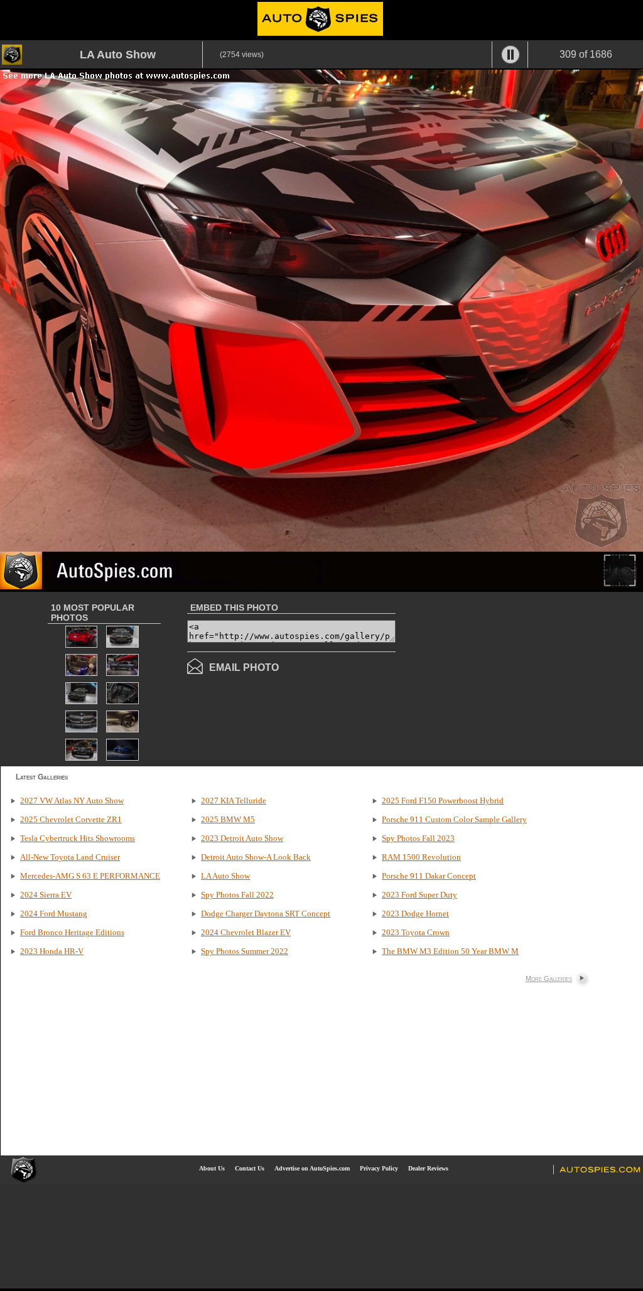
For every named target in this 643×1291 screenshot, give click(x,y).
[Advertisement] (501, 677)
